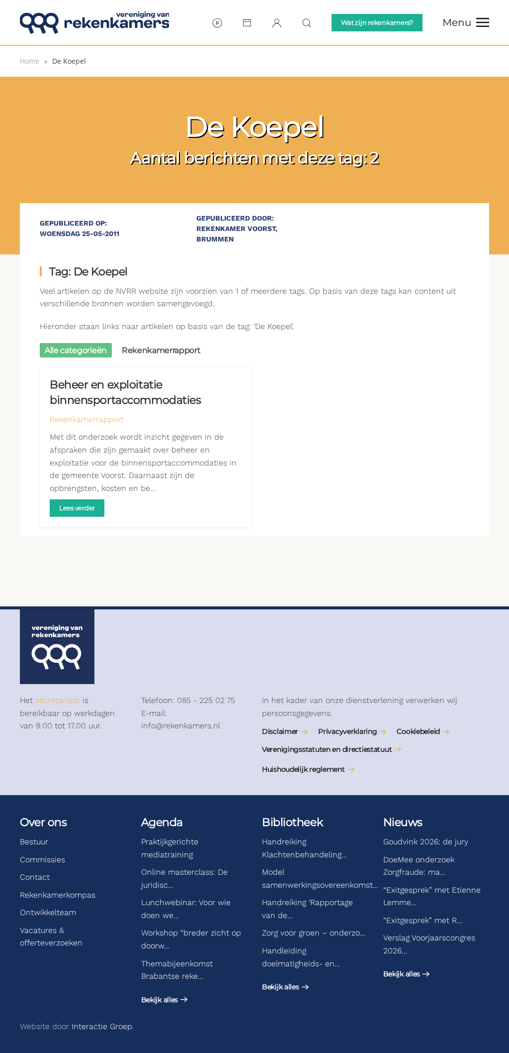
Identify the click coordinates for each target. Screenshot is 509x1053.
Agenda (162, 822)
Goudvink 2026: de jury (425, 841)
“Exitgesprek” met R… (422, 920)
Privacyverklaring (347, 731)
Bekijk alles (159, 999)
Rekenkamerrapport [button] (161, 350)
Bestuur (34, 841)
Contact (35, 877)
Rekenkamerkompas (57, 895)
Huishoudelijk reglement (303, 769)
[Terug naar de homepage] (94, 22)
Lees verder (77, 508)
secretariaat (57, 700)
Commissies (42, 859)
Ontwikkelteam (48, 912)
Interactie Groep (102, 1026)
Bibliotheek (292, 822)
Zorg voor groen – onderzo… (313, 932)
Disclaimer (280, 731)
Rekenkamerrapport (87, 419)
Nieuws (403, 822)
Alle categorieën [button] (76, 350)
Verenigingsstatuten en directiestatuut (327, 749)
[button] (465, 22)
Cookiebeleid (418, 731)
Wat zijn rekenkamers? (377, 22)
